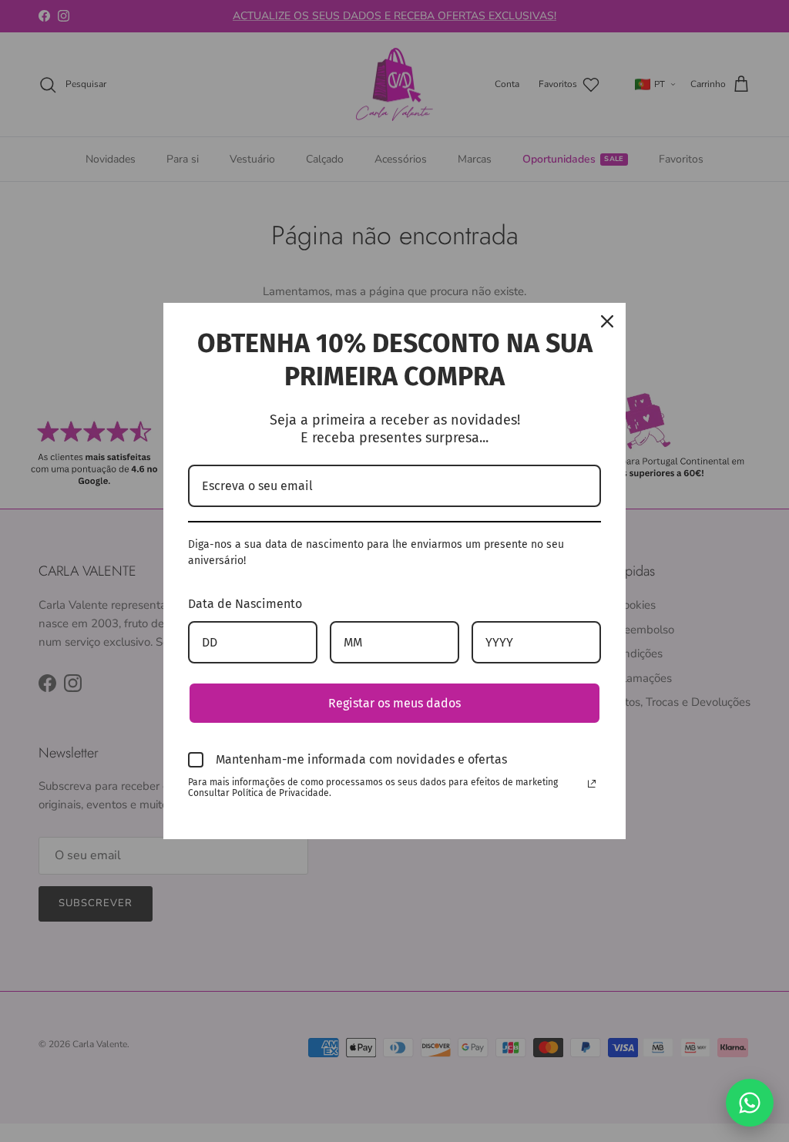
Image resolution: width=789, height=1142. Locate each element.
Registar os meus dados (394, 703)
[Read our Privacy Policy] (592, 783)
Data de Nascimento (245, 603)
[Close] (607, 321)
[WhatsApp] (750, 1103)
